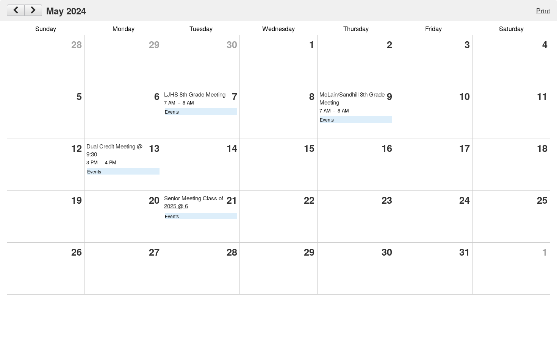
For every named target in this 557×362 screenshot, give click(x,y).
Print (543, 10)
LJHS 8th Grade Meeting (194, 94)
